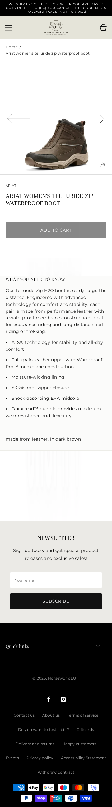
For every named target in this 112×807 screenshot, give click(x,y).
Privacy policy (40, 758)
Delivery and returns (35, 743)
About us (51, 715)
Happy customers (79, 743)
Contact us (24, 715)
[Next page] (93, 117)
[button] (9, 28)
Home (12, 47)
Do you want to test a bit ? (43, 729)
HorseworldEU (62, 678)
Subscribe (56, 601)
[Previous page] (18, 117)
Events (12, 758)
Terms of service (82, 715)
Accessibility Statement (83, 758)
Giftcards (85, 729)
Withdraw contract (56, 772)
